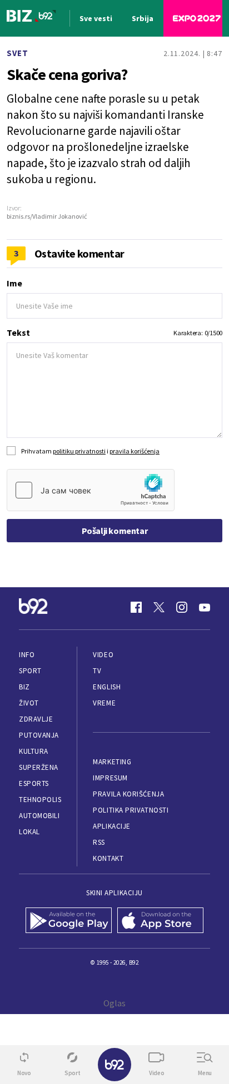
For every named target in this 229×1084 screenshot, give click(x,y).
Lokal (29, 831)
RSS (99, 842)
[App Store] (160, 921)
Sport (30, 670)
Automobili (39, 815)
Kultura (33, 751)
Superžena (38, 767)
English (107, 687)
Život (29, 703)
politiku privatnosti (79, 451)
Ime (14, 283)
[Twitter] (159, 607)
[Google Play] (69, 921)
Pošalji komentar (115, 530)
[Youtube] (204, 607)
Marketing (112, 762)
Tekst (18, 332)
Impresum (110, 778)
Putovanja (39, 735)
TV (97, 670)
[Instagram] (181, 607)
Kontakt (108, 858)
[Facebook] (136, 607)
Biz (24, 687)
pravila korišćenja (134, 451)
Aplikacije (111, 826)
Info (26, 654)
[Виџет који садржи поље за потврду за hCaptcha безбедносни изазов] (91, 490)
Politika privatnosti (130, 810)
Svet (17, 53)
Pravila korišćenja (128, 794)
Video (103, 654)
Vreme (104, 703)
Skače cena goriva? (67, 74)
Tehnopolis (40, 799)
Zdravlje (36, 719)
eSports (34, 783)
